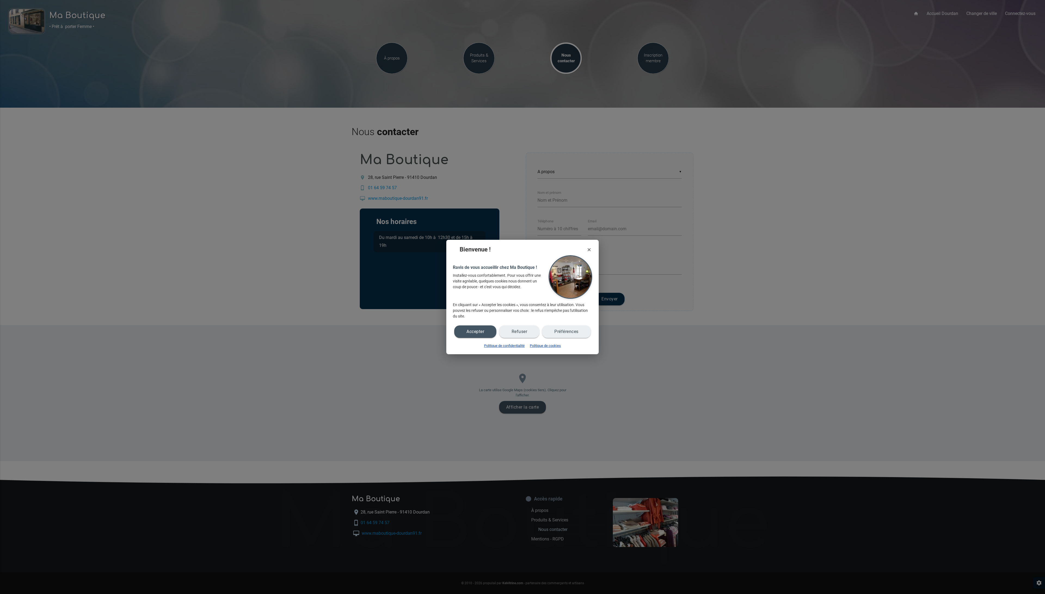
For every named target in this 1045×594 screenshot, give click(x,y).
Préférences (566, 331)
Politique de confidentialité (504, 346)
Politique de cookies (545, 346)
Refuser (519, 331)
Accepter (475, 331)
